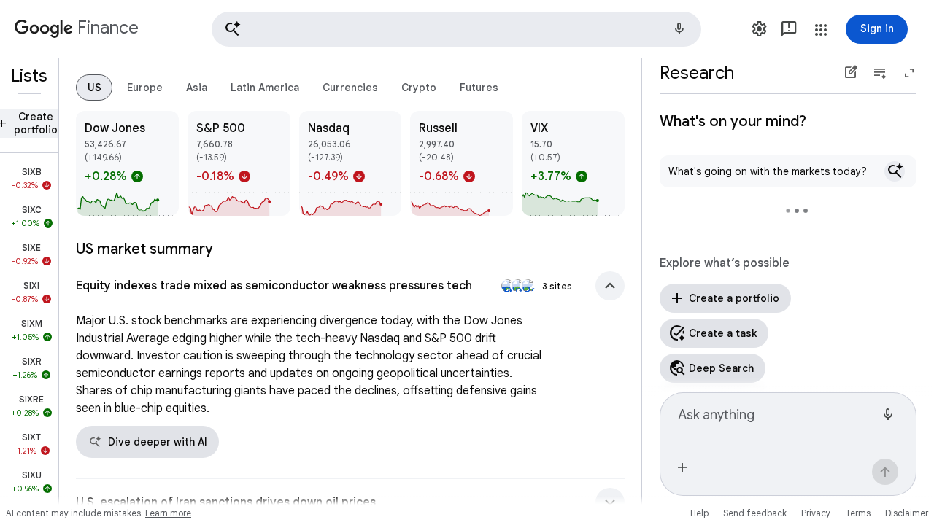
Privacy (815, 513)
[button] (456, 29)
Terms (858, 513)
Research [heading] (697, 73)
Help (699, 513)
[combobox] (776, 420)
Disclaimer (906, 513)
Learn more (168, 513)
